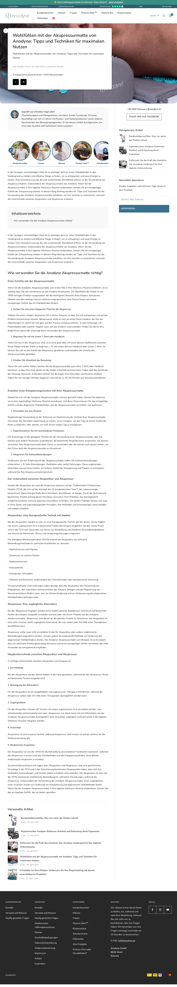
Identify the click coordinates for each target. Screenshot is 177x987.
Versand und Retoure (16, 913)
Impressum (40, 953)
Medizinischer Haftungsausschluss (45, 925)
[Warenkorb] (170, 15)
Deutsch (153, 16)
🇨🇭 (53, 18)
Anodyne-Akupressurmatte (35, 287)
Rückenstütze (124, 12)
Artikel (141, 6)
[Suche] (164, 15)
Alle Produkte (80, 944)
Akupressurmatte (61, 366)
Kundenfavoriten (45, 12)
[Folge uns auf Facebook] (152, 910)
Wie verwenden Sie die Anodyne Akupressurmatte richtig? (42, 220)
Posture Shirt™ (89, 12)
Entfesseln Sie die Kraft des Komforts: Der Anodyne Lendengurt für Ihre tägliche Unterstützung (148, 164)
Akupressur (21, 610)
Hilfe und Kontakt (166, 6)
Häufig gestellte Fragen (17, 918)
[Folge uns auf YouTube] (167, 910)
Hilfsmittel (42, 18)
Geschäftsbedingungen (46, 937)
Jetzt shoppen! (116, 2)
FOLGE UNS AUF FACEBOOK (144, 116)
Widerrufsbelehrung (45, 948)
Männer (62, 12)
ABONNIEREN (128, 208)
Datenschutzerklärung (46, 942)
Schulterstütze (80, 933)
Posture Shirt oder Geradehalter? (82, 951)
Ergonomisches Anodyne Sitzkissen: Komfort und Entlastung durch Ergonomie (60, 831)
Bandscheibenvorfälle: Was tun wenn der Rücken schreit (49, 818)
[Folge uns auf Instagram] (160, 910)
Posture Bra (107, 12)
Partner (38, 932)
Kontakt (9, 907)
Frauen (73, 12)
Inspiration (40, 963)
